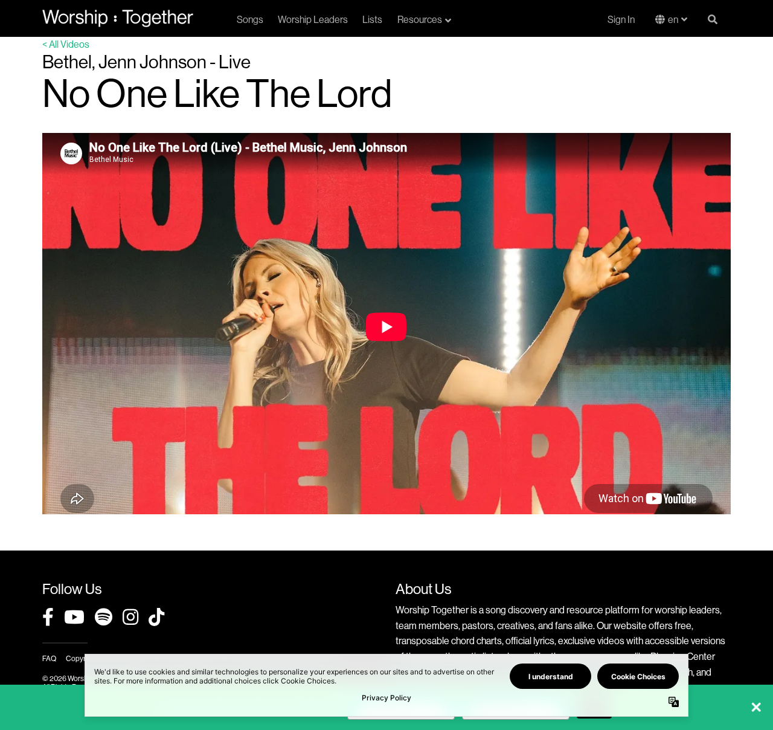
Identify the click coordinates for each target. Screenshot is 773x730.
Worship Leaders (313, 19)
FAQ (49, 658)
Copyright (81, 658)
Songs (250, 19)
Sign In (621, 19)
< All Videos (65, 44)
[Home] (117, 18)
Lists (372, 19)
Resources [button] (419, 19)
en (673, 19)
